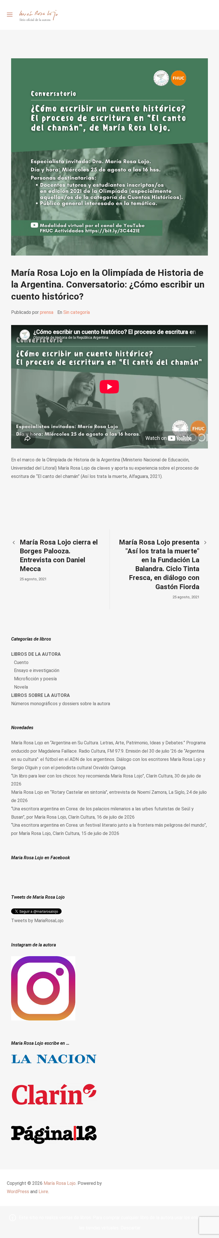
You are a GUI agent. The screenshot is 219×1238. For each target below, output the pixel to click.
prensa (46, 312)
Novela (21, 687)
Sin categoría (76, 312)
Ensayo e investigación (36, 670)
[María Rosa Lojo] (38, 15)
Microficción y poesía (35, 678)
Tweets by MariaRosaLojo (37, 920)
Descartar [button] (131, 1228)
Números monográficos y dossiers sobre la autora (60, 703)
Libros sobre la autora (40, 695)
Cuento (21, 662)
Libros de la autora (36, 654)
